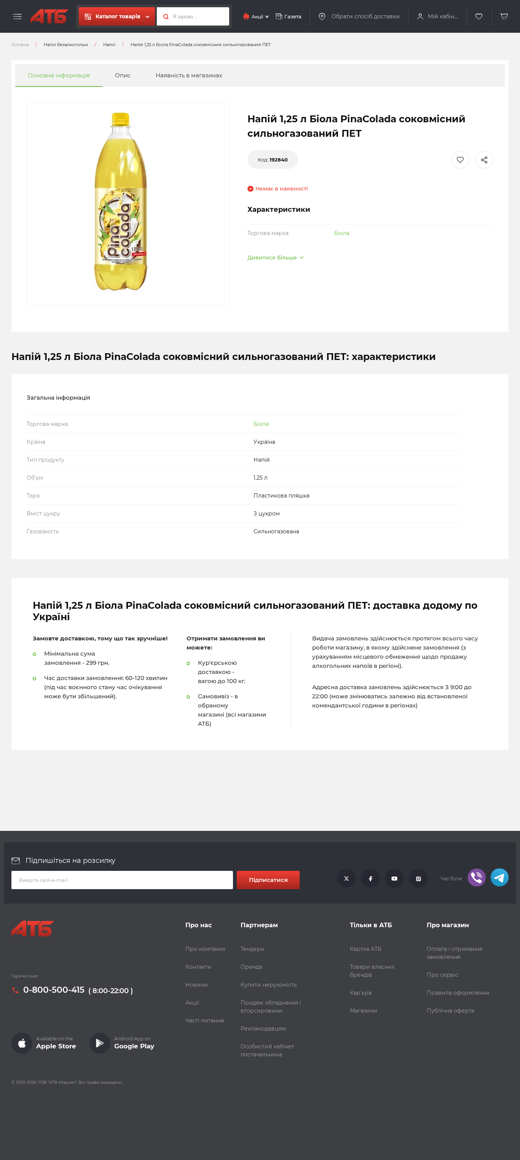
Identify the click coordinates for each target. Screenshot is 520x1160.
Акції (192, 1002)
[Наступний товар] (451, 554)
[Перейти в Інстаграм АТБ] (418, 879)
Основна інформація (59, 75)
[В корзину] (504, 17)
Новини (196, 984)
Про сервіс (442, 974)
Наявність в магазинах (189, 75)
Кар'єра (361, 992)
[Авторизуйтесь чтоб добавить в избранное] (460, 159)
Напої (109, 44)
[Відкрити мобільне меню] (17, 16)
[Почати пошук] (164, 16)
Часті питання (204, 1020)
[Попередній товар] (69, 554)
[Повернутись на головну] (49, 16)
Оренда (251, 966)
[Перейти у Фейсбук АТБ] (370, 879)
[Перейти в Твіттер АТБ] (346, 879)
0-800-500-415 (54, 990)
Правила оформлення (458, 992)
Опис (123, 75)
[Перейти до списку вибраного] (479, 17)
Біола (341, 233)
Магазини (363, 1010)
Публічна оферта (450, 1010)
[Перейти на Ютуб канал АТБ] (394, 879)
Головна (20, 44)
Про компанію (205, 949)
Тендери (253, 949)
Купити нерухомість (269, 984)
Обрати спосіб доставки (366, 16)
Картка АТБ (365, 949)
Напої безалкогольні (66, 44)
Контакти (198, 966)
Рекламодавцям (263, 1028)
